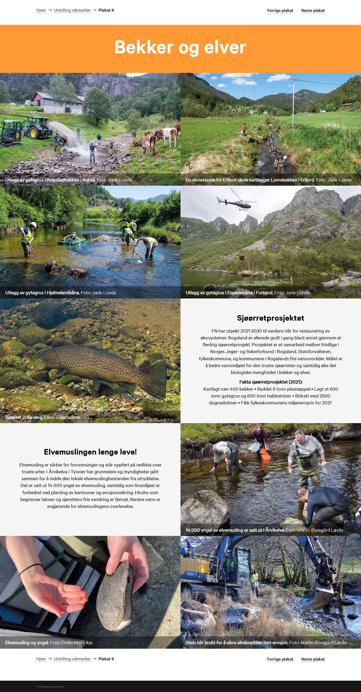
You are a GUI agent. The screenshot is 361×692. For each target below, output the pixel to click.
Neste (313, 10)
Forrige (280, 10)
